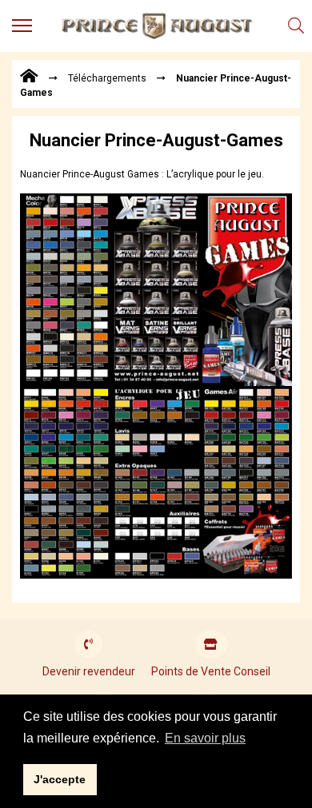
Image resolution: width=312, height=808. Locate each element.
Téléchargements (107, 78)
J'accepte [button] (60, 779)
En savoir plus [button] (205, 738)
